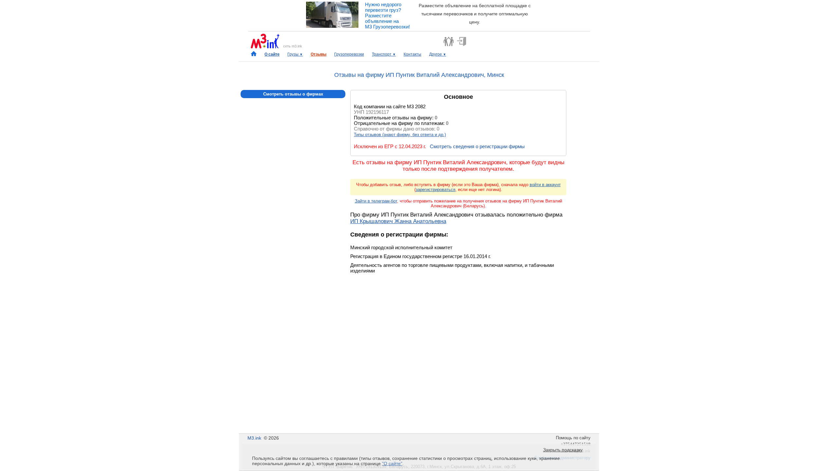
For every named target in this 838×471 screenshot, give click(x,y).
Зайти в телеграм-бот (376, 201)
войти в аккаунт (545, 184)
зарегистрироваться (435, 189)
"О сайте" (392, 463)
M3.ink (254, 438)
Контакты (412, 54)
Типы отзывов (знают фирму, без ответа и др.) (400, 134)
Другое (437, 54)
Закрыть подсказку (563, 449)
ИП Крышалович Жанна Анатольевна (398, 221)
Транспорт (384, 54)
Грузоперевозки (349, 54)
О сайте (272, 54)
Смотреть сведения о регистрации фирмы (477, 146)
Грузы (295, 54)
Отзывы (318, 54)
